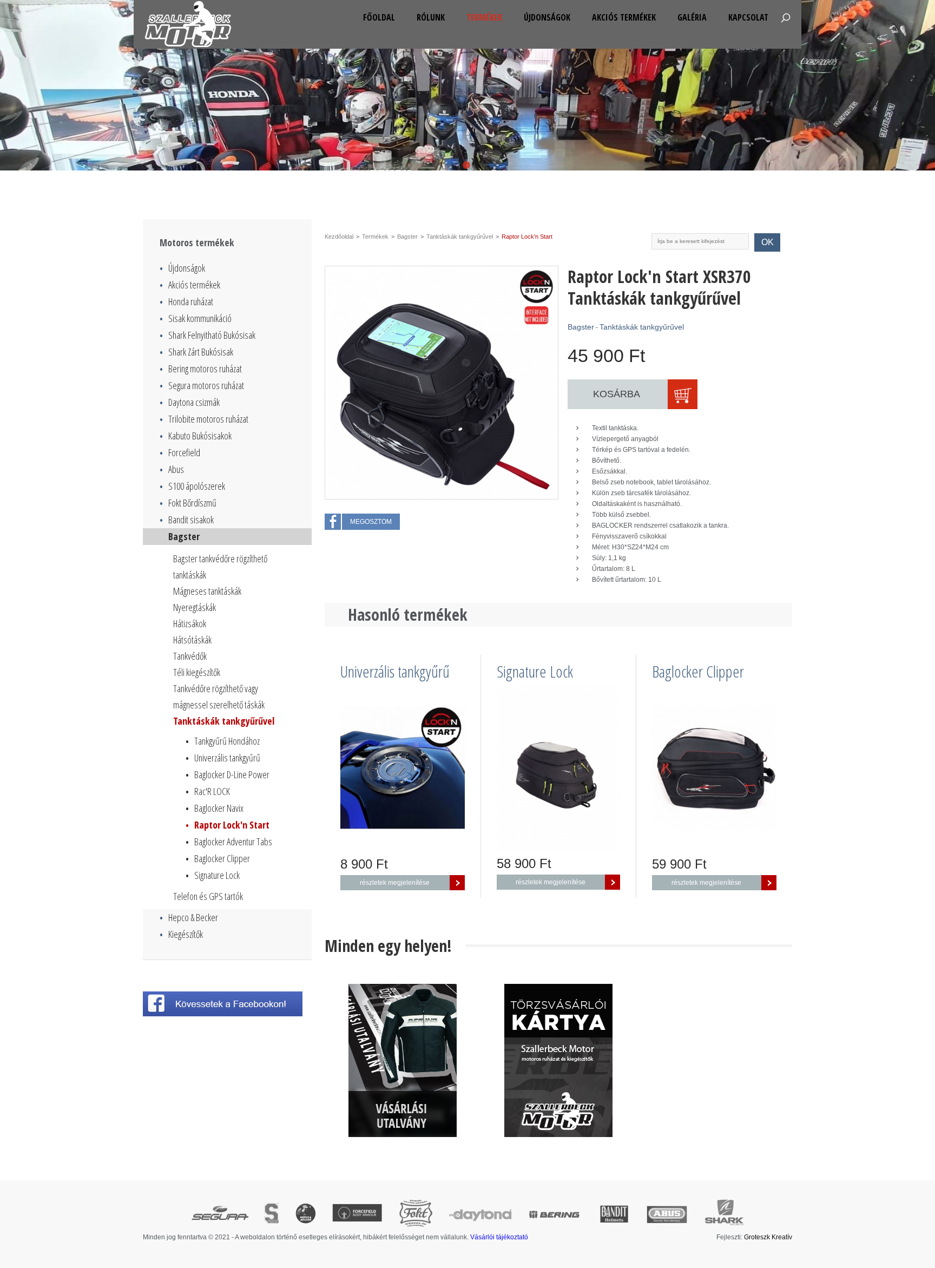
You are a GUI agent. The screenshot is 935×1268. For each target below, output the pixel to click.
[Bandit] (613, 1214)
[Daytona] (481, 1214)
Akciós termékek (624, 17)
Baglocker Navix (214, 807)
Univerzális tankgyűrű (223, 757)
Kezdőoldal (339, 236)
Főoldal (379, 17)
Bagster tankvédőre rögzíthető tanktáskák (220, 566)
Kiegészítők (181, 934)
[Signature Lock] (558, 768)
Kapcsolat (748, 17)
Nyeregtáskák (194, 607)
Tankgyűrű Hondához (223, 740)
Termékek (484, 17)
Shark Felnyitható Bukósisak (207, 335)
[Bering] (555, 1214)
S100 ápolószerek (192, 485)
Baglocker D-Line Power (227, 774)
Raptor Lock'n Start (227, 824)
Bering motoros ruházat (201, 368)
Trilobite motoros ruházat (204, 418)
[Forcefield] (357, 1214)
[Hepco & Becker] (305, 1214)
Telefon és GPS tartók (208, 896)
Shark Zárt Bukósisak (196, 351)
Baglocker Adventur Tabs (229, 841)
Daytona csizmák (190, 402)
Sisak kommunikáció (196, 318)
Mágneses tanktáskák (207, 590)
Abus (172, 469)
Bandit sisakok (187, 519)
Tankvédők (190, 655)
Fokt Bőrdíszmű (188, 502)
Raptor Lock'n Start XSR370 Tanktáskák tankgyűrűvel (659, 287)
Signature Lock (213, 875)
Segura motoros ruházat (202, 385)
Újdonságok (547, 17)
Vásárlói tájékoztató (499, 1237)
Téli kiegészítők (196, 672)
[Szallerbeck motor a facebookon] (227, 1003)
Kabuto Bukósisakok (196, 435)
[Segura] (219, 1214)
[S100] (271, 1214)
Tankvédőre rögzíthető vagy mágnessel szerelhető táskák (219, 696)
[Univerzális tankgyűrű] (402, 768)
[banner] (402, 1060)
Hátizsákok (189, 623)
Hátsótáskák (192, 639)
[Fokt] (415, 1214)
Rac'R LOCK (208, 791)
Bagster (180, 536)
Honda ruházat (186, 301)
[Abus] (667, 1214)
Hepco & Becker (189, 917)
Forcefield (180, 452)
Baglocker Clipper (218, 858)
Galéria (692, 17)
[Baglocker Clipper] (714, 768)
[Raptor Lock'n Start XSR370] (441, 383)
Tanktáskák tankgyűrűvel (223, 720)
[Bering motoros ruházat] (467, 85)
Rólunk (431, 17)
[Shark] (724, 1214)
